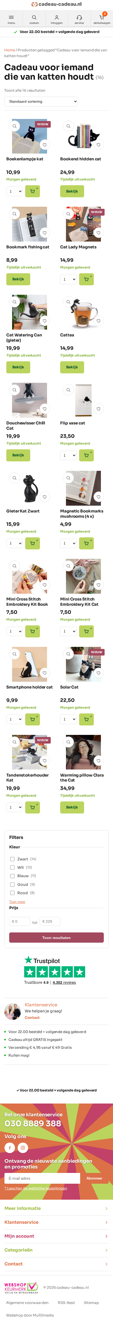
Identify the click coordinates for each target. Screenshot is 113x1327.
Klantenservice (21, 1222)
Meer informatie (22, 1208)
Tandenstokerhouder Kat (27, 778)
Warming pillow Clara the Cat (82, 778)
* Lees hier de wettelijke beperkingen (35, 1188)
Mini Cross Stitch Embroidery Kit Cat (79, 602)
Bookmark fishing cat (27, 246)
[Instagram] (23, 1148)
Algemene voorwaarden (27, 1303)
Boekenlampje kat (24, 158)
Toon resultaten (56, 938)
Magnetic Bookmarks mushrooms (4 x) (81, 514)
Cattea (67, 334)
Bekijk (72, 191)
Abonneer (94, 1178)
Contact (32, 1017)
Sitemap (91, 1303)
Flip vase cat (72, 423)
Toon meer (17, 902)
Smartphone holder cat (29, 687)
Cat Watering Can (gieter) (24, 337)
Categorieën (18, 1250)
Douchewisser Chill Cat (25, 426)
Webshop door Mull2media (30, 1315)
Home (9, 50)
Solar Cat (69, 687)
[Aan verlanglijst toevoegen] (45, 144)
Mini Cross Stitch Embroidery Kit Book (27, 602)
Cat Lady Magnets (78, 246)
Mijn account (19, 1236)
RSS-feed (66, 1303)
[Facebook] (9, 1148)
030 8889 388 (32, 1123)
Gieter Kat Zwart (22, 511)
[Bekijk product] (14, 126)
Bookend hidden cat (80, 158)
